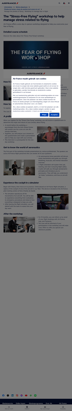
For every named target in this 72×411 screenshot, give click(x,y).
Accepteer (54, 115)
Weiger (44, 115)
